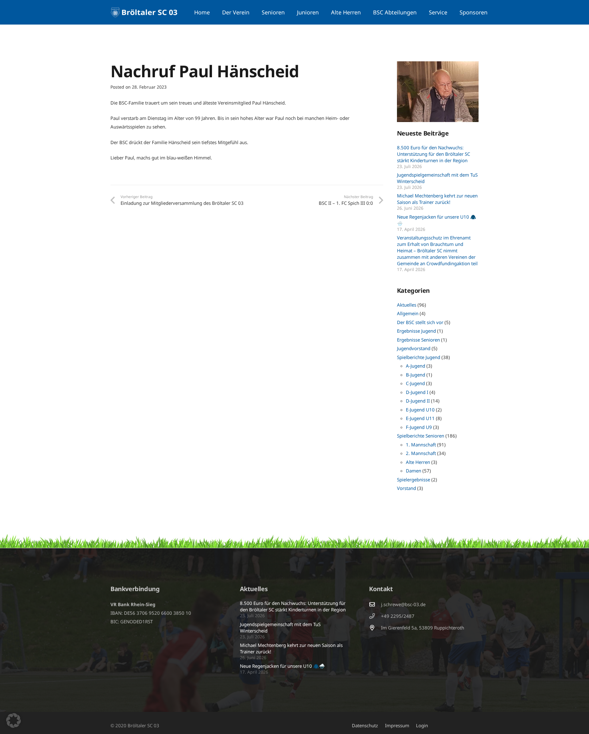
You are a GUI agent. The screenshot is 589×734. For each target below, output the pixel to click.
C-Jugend (415, 383)
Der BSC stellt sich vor (420, 322)
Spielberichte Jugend (418, 357)
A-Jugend (415, 366)
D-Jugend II (418, 401)
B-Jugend (415, 375)
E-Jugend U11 (420, 418)
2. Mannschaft (421, 453)
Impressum (397, 725)
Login (422, 725)
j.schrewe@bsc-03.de (403, 604)
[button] (252, 12)
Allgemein (407, 313)
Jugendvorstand (413, 348)
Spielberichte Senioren (420, 436)
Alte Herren (418, 462)
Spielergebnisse (413, 479)
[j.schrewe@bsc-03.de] (375, 604)
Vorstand (406, 488)
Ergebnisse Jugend (416, 331)
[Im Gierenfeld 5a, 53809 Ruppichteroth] (375, 627)
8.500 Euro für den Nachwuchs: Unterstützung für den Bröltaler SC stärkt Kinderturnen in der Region (433, 153)
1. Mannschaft (421, 445)
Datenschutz (365, 725)
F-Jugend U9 (419, 427)
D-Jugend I (417, 392)
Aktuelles (406, 305)
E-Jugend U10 (420, 410)
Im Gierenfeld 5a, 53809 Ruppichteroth (422, 628)
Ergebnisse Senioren (418, 340)
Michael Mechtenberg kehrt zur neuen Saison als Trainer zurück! (437, 199)
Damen (413, 471)
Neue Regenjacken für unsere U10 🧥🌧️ (282, 666)
